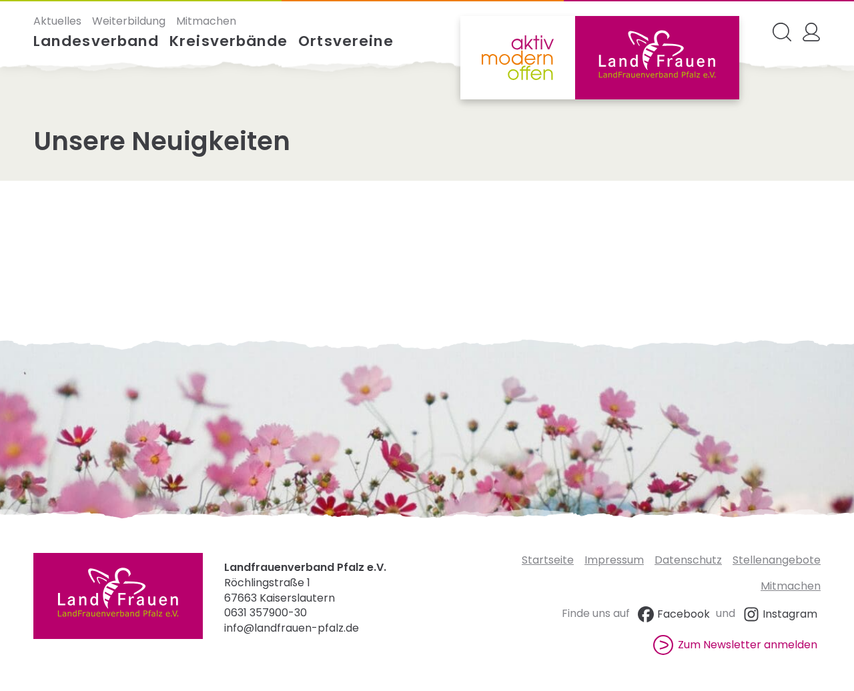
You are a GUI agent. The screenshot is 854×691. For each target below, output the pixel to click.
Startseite (548, 560)
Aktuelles (57, 21)
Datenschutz (688, 560)
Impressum (614, 560)
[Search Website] (782, 32)
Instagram (790, 614)
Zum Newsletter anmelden (747, 644)
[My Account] (811, 32)
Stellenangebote (777, 560)
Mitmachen (206, 21)
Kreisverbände (228, 41)
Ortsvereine (346, 41)
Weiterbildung (128, 21)
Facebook (683, 614)
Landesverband (96, 41)
